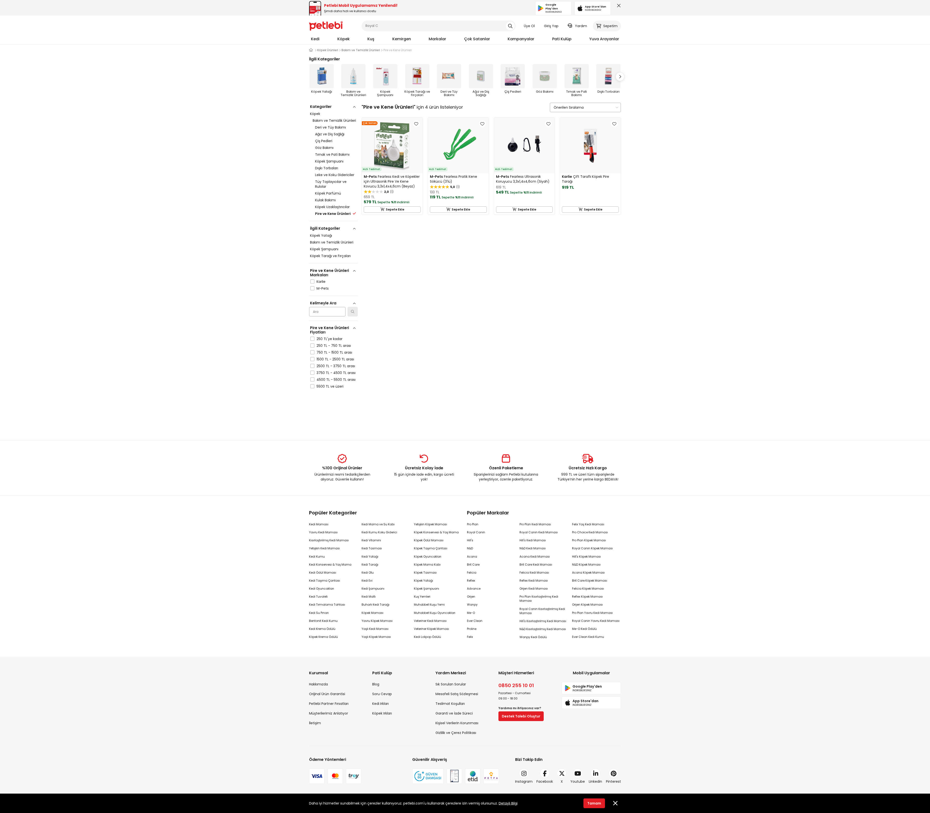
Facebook (544, 781)
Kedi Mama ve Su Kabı (378, 524)
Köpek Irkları (382, 713)
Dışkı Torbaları (326, 168)
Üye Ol (529, 26)
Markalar (437, 39)
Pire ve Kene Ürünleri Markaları (329, 272)
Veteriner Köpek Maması (431, 629)
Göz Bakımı (324, 147)
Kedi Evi (367, 580)
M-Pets (323, 288)
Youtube (577, 781)
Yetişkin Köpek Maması (430, 524)
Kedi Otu (368, 572)
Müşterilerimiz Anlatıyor (328, 713)
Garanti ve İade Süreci (454, 713)
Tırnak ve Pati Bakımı (332, 154)
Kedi (315, 39)
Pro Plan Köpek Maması (589, 540)
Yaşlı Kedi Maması (375, 629)
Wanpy (472, 604)
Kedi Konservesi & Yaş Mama (330, 564)
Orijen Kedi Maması (533, 588)
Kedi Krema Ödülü (322, 629)
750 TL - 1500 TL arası (334, 352)
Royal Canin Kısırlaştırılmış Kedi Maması (542, 611)
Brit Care (473, 564)
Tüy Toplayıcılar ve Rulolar (331, 184)
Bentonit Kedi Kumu (323, 621)
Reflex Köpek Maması (587, 596)
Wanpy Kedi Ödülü (533, 637)
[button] (620, 76)
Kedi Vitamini (371, 540)
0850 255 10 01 (516, 685)
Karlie (321, 281)
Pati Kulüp (562, 39)
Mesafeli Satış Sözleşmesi (456, 693)
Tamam (594, 803)
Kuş (370, 39)
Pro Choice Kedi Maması (590, 532)
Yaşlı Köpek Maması (376, 637)
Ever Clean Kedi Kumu (588, 637)
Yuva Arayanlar (604, 39)
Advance (473, 588)
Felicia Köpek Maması (588, 588)
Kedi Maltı (369, 596)
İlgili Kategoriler (325, 228)
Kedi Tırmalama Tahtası (327, 604)
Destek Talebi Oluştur (521, 716)
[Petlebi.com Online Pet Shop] (326, 25)
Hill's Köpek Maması (586, 556)
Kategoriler (321, 106)
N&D (470, 548)
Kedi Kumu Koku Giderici (379, 532)
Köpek (343, 39)
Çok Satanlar (477, 39)
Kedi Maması (318, 524)
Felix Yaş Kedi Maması (588, 524)
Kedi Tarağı (370, 564)
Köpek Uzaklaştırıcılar (332, 206)
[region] (333, 267)
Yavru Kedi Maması (323, 532)
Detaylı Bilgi (508, 803)
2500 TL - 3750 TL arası (336, 366)
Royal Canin (476, 532)
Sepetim (610, 26)
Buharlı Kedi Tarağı (375, 604)
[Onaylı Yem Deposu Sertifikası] (454, 776)
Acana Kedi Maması (534, 556)
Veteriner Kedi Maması (430, 621)
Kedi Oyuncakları (321, 588)
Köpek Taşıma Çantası (430, 548)
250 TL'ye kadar (329, 338)
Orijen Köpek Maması (587, 604)
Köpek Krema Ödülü (323, 637)
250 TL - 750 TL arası (334, 345)
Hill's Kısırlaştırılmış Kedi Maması (542, 621)
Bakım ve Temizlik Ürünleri (334, 120)
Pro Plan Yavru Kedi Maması (592, 613)
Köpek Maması (372, 613)
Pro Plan (472, 524)
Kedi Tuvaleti (318, 596)
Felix (470, 637)
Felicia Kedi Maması (534, 572)
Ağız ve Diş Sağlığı (329, 134)
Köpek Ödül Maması (428, 540)
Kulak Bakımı (325, 200)
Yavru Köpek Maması (377, 621)
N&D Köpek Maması (586, 564)
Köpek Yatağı (321, 235)
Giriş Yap (551, 26)
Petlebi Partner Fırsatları (329, 703)
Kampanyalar (521, 39)
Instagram (524, 781)
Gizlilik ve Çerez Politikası (455, 732)
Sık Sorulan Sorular (450, 684)
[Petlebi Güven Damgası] (428, 776)
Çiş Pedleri (323, 140)
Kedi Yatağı (370, 556)
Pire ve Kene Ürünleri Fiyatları (329, 330)
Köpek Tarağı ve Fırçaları (330, 255)
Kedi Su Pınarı (319, 613)
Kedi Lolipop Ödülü (427, 637)
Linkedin (595, 781)
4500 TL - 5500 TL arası (336, 379)
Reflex (471, 580)
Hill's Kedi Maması (532, 540)
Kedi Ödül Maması (322, 572)
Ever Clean (474, 621)
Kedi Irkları (380, 703)
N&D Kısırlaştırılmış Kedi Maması (542, 629)
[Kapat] (618, 6)
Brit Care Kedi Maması (535, 564)
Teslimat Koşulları (450, 703)
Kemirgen (401, 39)
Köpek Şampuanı (329, 161)
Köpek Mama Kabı (427, 564)
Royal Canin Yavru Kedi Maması (596, 621)
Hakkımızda (318, 684)
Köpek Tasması (425, 572)
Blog (375, 684)
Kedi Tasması (372, 548)
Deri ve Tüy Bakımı (330, 127)
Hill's (470, 540)
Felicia (471, 572)
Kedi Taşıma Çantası (324, 580)
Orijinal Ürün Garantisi (327, 693)
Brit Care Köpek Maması (589, 580)
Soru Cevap (382, 693)
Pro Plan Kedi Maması (535, 524)
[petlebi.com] (311, 50)
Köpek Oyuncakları (427, 556)
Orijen (471, 596)
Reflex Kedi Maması (533, 580)
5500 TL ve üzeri (330, 386)
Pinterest (613, 781)
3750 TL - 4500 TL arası (336, 372)
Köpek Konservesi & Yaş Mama (436, 532)
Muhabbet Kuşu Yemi (429, 604)
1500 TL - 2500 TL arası (335, 359)
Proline (471, 629)
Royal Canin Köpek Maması (592, 548)
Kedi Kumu (317, 556)
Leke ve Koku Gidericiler (334, 174)
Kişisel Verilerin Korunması (456, 723)
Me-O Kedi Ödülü (584, 629)
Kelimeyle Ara (323, 303)
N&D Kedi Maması (532, 548)
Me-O (471, 613)
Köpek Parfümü (328, 193)
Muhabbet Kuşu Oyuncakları (434, 613)
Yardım (581, 26)
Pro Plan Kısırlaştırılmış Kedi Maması (538, 598)
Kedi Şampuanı (373, 588)
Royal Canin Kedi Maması (538, 532)
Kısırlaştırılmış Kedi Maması (329, 540)
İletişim (315, 723)
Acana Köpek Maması (588, 572)
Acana (472, 556)
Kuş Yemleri (422, 596)
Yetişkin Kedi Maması (324, 548)
